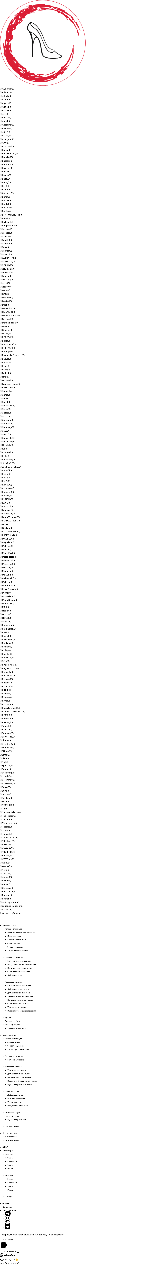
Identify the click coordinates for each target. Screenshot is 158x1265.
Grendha (7, 423)
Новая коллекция (10, 1133)
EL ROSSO (8, 348)
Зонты (10, 1165)
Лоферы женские (15, 975)
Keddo (6, 474)
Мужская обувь (9, 1035)
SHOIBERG (9, 744)
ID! (5, 448)
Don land (8, 319)
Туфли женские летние (17, 950)
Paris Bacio (9, 628)
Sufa (6, 790)
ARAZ (6, 132)
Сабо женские (13, 943)
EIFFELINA (9, 344)
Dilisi (6, 304)
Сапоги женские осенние (18, 971)
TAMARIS (8, 805)
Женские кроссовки (16, 1028)
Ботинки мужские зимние (19, 1077)
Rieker (6, 693)
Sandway (8, 733)
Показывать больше (10, 913)
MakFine (7, 546)
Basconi (7, 161)
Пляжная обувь (14, 936)
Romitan (7, 718)
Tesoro (7, 826)
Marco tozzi (9, 556)
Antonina (8, 124)
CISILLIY (7, 265)
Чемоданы (9, 1196)
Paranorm (8, 625)
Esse (6, 366)
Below (6, 175)
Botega (7, 207)
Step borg (8, 772)
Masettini (8, 564)
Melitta (7, 582)
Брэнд (6, 880)
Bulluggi (7, 222)
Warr (6, 862)
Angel (6, 121)
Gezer (6, 409)
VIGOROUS (9, 852)
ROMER (7, 715)
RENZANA (8, 675)
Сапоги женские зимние (18, 1003)
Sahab (6, 726)
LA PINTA (8, 513)
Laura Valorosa (11, 517)
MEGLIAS (8, 574)
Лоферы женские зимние (18, 989)
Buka (6, 218)
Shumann (8, 747)
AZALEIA (8, 146)
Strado (7, 776)
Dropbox (7, 330)
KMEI (6, 481)
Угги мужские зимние (17, 1070)
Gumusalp (8, 438)
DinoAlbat (8, 312)
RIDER (6, 690)
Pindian (7, 646)
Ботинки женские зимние (19, 985)
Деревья (8, 888)
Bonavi (6, 200)
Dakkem (7, 297)
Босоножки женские (16, 940)
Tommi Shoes (10, 837)
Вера (6, 884)
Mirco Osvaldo (10, 589)
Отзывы (6, 1203)
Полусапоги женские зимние (20, 1000)
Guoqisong (8, 441)
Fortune (7, 380)
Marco (6, 549)
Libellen (7, 528)
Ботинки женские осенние (19, 961)
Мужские (9, 1175)
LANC (6, 502)
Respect (7, 682)
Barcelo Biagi (10, 153)
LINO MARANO (11, 531)
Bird (5, 186)
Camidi (6, 236)
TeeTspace (9, 816)
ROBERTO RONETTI (13, 711)
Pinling (6, 650)
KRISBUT (8, 488)
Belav (6, 171)
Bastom (7, 164)
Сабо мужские (10, 902)
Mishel (6, 592)
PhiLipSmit (9, 639)
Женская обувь (9, 925)
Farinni (6, 373)
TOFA (6, 830)
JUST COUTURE (11, 466)
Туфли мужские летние (18, 1049)
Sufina (6, 794)
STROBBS (8, 783)
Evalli (6, 369)
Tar (5, 808)
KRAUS (7, 484)
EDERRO (8, 337)
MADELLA (8, 538)
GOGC (6, 416)
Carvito (7, 254)
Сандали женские (15, 947)
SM (5, 762)
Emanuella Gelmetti (13, 355)
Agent (6, 103)
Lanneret (8, 510)
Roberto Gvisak (11, 708)
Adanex (7, 92)
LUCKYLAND (10, 535)
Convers (7, 272)
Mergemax (8, 585)
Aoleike (7, 128)
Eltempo (7, 351)
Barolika (7, 157)
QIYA (6, 661)
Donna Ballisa (10, 322)
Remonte (8, 672)
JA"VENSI (8, 463)
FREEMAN (8, 387)
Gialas (6, 412)
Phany (6, 636)
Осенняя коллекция (14, 957)
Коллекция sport (12, 1025)
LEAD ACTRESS (11, 520)
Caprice (7, 250)
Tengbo (7, 819)
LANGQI (7, 506)
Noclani (7, 610)
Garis (6, 402)
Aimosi (6, 110)
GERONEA (8, 405)
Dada (6, 290)
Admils (6, 96)
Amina (6, 117)
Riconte (7, 686)
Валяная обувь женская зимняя (21, 1011)
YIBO (6, 870)
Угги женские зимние (17, 1007)
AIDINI (6, 106)
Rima (6, 700)
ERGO (6, 362)
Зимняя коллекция (13, 982)
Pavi (5, 632)
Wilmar (7, 866)
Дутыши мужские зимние (18, 1074)
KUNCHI (7, 499)
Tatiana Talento (11, 812)
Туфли (8, 1017)
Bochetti (8, 193)
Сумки (10, 1158)
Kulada (7, 495)
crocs (6, 283)
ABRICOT (8, 88)
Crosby (6, 286)
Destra (7, 301)
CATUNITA (9, 258)
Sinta (6, 754)
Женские (9, 1154)
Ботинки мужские (15, 1060)
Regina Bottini (10, 668)
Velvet (6, 844)
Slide (6, 758)
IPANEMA (8, 459)
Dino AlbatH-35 (11, 315)
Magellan (8, 542)
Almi (5, 114)
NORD (6, 614)
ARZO (6, 135)
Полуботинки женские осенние (21, 964)
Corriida (7, 276)
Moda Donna (10, 600)
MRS (6, 607)
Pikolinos (8, 643)
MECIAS (7, 567)
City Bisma (8, 268)
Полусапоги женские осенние (20, 968)
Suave (6, 787)
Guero (6, 434)
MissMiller (8, 596)
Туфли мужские (14, 1102)
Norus (6, 618)
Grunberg (8, 427)
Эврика (7, 909)
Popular (7, 654)
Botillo (6, 211)
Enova (6, 358)
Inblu (6, 456)
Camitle (7, 243)
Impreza (7, 452)
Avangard (8, 139)
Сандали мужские (12, 906)
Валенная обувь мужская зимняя (22, 1081)
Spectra (7, 765)
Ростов (7, 898)
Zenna (6, 873)
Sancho (7, 729)
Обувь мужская (12, 1091)
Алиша (7, 877)
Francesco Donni (11, 384)
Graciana (7, 420)
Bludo (6, 189)
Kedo (6, 477)
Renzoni (7, 679)
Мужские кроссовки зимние (20, 1084)
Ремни (10, 1169)
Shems (6, 740)
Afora (6, 99)
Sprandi (7, 769)
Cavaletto (8, 261)
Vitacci (7, 855)
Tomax (7, 834)
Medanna (8, 571)
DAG (5, 294)
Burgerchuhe (9, 225)
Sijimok (7, 751)
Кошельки (12, 1161)
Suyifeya (7, 798)
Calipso (7, 232)
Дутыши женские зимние (18, 993)
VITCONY (8, 859)
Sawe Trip (8, 736)
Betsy (6, 182)
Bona (6, 197)
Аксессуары (7, 1151)
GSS (5, 430)
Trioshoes (8, 841)
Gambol (7, 391)
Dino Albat (8, 308)
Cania (6, 247)
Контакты (7, 1207)
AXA (5, 142)
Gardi (6, 398)
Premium (8, 657)
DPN (6, 326)
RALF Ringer (9, 664)
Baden (6, 150)
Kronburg (8, 492)
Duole (6, 333)
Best (6, 178)
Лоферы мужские (15, 1095)
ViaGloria (8, 848)
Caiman (7, 229)
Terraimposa (9, 823)
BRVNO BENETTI (12, 214)
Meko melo (9, 578)
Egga (6, 340)
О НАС (5, 1147)
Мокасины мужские (16, 1098)
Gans (6, 394)
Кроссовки (9, 891)
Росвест (7, 895)
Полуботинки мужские (17, 1105)
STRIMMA (8, 780)
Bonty (6, 204)
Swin (6, 801)
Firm (5, 376)
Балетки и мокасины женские (21, 932)
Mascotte (8, 560)
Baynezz (7, 168)
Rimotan (7, 704)
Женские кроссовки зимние (20, 996)
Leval (6, 524)
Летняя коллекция (13, 929)
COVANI (7, 279)
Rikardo (7, 697)
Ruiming (7, 722)
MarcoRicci (8, 553)
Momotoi (8, 603)
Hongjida (8, 445)
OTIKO (6, 621)
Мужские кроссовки (16, 1119)
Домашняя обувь (12, 1021)
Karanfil (7, 470)
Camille (7, 240)
